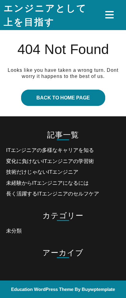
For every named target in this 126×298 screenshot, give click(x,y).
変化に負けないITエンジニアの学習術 (50, 161)
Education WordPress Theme (42, 289)
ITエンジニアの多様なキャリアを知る (50, 150)
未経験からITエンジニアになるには (47, 183)
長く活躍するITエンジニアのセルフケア (52, 194)
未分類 (14, 231)
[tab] (110, 15)
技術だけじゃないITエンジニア (42, 172)
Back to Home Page (55, 95)
